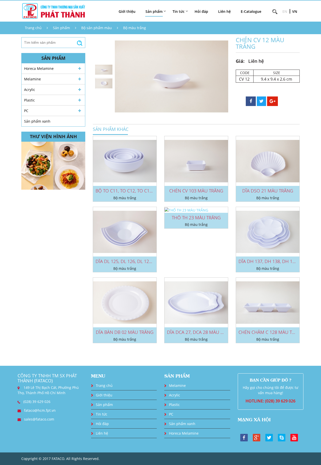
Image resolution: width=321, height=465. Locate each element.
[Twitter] (269, 437)
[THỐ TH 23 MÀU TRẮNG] (196, 210)
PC (26, 110)
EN (284, 11)
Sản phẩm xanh (37, 121)
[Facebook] (244, 437)
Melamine (32, 79)
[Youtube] (294, 437)
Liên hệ (224, 11)
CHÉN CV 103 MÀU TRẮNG (196, 191)
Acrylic (29, 89)
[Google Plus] (256, 437)
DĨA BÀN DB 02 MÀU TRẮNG (124, 332)
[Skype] (281, 437)
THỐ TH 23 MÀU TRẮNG (196, 218)
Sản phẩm (61, 27)
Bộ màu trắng (134, 27)
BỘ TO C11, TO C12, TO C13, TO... (129, 191)
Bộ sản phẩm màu (96, 27)
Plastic (29, 100)
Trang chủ (33, 27)
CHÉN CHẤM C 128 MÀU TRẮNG (271, 332)
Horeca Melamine (39, 68)
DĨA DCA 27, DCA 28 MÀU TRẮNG (201, 332)
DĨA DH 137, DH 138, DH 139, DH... (273, 261)
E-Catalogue (251, 11)
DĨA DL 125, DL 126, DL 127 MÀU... (131, 261)
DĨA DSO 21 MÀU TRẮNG (267, 191)
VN (294, 11)
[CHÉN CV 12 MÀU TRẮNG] (171, 76)
